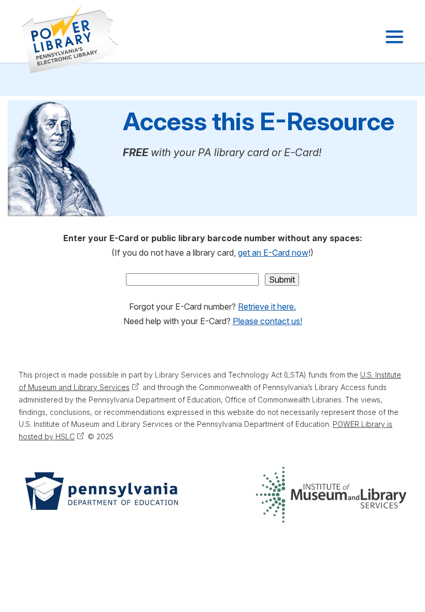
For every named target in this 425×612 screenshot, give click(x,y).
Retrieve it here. (267, 306)
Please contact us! (267, 321)
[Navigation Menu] (393, 36)
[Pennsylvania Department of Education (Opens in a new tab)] (100, 495)
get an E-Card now (273, 252)
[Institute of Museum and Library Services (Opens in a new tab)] (331, 495)
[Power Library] (57, 39)
